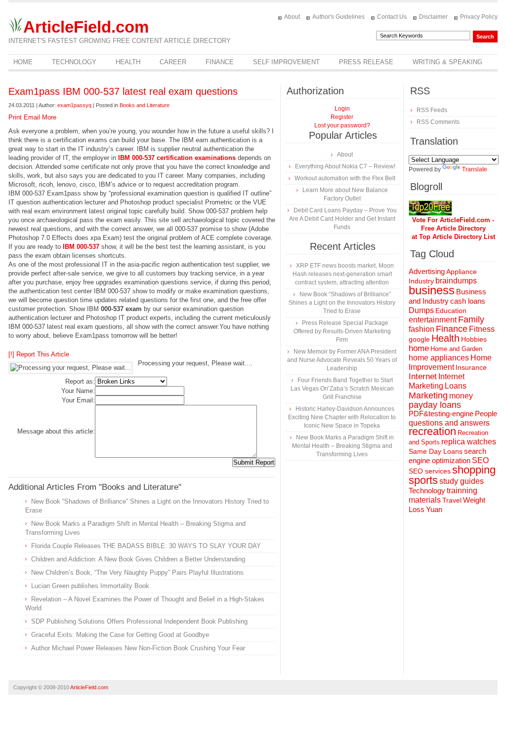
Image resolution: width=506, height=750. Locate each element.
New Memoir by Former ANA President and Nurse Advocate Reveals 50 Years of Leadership (342, 360)
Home (23, 62)
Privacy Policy (479, 16)
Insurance (471, 367)
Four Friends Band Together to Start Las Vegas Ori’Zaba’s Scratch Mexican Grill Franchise (342, 388)
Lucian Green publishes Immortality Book (90, 586)
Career (173, 62)
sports (423, 480)
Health (128, 62)
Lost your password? (342, 125)
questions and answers (449, 422)
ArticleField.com (86, 27)
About (292, 16)
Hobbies (474, 339)
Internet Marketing (436, 381)
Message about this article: (56, 431)
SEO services (430, 471)
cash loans (467, 301)
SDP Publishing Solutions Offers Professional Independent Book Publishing (139, 621)
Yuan (434, 509)
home (419, 348)
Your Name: (78, 391)
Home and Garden (456, 349)
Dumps (421, 310)
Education (450, 311)
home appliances (439, 358)
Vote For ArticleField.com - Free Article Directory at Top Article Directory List (453, 228)
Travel (452, 500)
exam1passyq (74, 105)
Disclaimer (433, 16)
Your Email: (78, 400)
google (419, 339)
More (49, 117)
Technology (74, 62)
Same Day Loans (436, 451)
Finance (220, 62)
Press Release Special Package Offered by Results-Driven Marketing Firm (342, 331)
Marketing (428, 395)
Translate (474, 169)
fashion (421, 329)
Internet (423, 376)
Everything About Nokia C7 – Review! (345, 166)
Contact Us (392, 16)
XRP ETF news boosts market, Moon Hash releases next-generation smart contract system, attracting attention (343, 274)
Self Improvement (286, 62)
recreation (432, 431)
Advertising (427, 272)
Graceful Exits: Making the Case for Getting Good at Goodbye (120, 634)
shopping (474, 470)
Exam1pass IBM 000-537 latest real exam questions (123, 91)
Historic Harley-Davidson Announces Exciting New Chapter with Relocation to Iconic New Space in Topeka (342, 417)
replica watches (468, 441)
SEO (480, 460)
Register (342, 117)
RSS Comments (438, 121)
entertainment (433, 320)
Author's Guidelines (338, 16)
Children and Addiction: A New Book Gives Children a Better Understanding (138, 559)
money (461, 396)
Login (342, 108)
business (432, 290)
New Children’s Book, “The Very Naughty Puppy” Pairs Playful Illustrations (137, 572)
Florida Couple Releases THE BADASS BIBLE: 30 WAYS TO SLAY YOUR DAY (146, 546)
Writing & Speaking (447, 62)
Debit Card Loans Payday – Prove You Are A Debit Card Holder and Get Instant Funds (343, 219)
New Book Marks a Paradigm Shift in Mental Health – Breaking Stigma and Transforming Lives (343, 446)
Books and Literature (144, 105)
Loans (455, 385)
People (486, 413)
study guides (461, 480)
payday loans (435, 405)
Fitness (482, 329)
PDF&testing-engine (441, 414)
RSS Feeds (432, 110)
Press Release (366, 62)
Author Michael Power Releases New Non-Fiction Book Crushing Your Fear (138, 648)
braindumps (456, 280)
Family (471, 319)
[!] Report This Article (38, 354)
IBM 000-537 (81, 246)
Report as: (80, 381)
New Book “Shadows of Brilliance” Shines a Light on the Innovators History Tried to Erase (342, 303)
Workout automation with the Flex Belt (345, 178)
